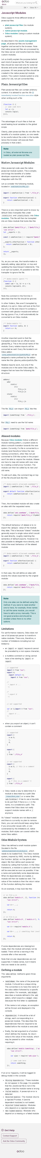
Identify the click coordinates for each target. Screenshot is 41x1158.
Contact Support (10, 1136)
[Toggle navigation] (1, 7)
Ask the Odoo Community (14, 1141)
